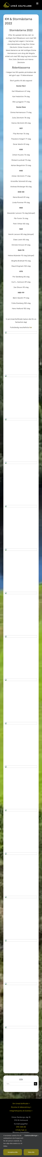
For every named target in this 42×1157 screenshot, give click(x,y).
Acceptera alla (12, 1152)
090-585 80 (21, 1127)
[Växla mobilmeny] (37, 3)
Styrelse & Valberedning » (21, 1107)
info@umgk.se (21, 1130)
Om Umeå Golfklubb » (21, 1104)
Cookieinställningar (31, 1135)
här (30, 327)
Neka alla (31, 1152)
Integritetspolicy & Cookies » (21, 1111)
